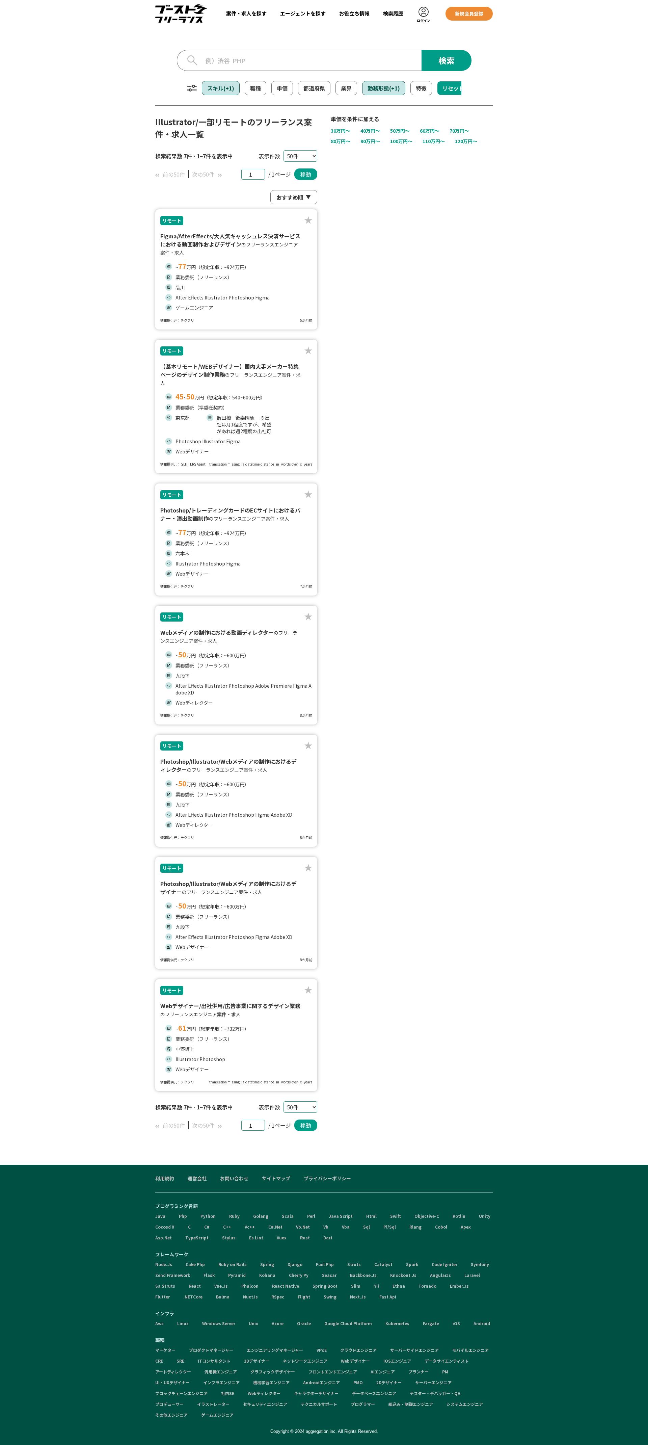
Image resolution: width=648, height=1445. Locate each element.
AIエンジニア (383, 1371)
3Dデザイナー (256, 1361)
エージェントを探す (303, 13)
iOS (456, 1323)
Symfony (480, 1264)
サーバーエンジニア (433, 1382)
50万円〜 (400, 130)
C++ (227, 1227)
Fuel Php (325, 1264)
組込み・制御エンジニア (410, 1404)
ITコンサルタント (214, 1361)
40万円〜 (370, 130)
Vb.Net (303, 1227)
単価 (282, 88)
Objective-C (426, 1216)
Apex (466, 1227)
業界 (346, 88)
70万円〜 (459, 130)
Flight (304, 1296)
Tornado (427, 1286)
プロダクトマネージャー (211, 1350)
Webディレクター (264, 1393)
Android (482, 1323)
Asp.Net (163, 1237)
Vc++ (250, 1227)
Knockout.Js (403, 1275)
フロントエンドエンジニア (332, 1371)
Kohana (267, 1275)
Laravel (472, 1275)
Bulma (223, 1296)
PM (445, 1371)
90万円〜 (370, 141)
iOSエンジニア (397, 1361)
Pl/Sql (389, 1227)
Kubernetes (397, 1323)
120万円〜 (466, 141)
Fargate (431, 1323)
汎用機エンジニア (221, 1371)
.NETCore (192, 1296)
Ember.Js (459, 1286)
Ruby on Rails (232, 1264)
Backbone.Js (363, 1275)
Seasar (329, 1275)
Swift (395, 1216)
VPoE (322, 1350)
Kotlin (459, 1216)
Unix (253, 1323)
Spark (412, 1264)
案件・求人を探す (246, 13)
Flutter (162, 1296)
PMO (358, 1382)
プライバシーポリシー (327, 1178)
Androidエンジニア (321, 1382)
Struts (354, 1264)
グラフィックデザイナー (272, 1371)
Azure (278, 1323)
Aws (159, 1323)
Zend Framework (172, 1275)
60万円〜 (429, 130)
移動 (305, 174)
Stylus (229, 1237)
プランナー (418, 1371)
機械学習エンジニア (271, 1382)
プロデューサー (169, 1404)
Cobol (441, 1227)
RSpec (277, 1296)
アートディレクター (173, 1371)
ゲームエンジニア (217, 1415)
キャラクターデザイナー (316, 1393)
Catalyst (383, 1264)
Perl (311, 1216)
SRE (180, 1361)
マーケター (165, 1350)
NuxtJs (250, 1296)
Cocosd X (164, 1227)
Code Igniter (444, 1264)
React (195, 1286)
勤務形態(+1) (384, 88)
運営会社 (197, 1178)
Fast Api (387, 1296)
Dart (327, 1237)
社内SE (227, 1393)
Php (183, 1216)
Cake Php (195, 1264)
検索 (446, 60)
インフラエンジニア (221, 1382)
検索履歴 (393, 13)
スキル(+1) (220, 88)
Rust (305, 1237)
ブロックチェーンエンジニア (181, 1393)
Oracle (304, 1323)
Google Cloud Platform (348, 1323)
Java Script (341, 1216)
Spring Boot (325, 1286)
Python (208, 1216)
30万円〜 (340, 130)
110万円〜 (434, 141)
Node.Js (163, 1264)
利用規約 (164, 1178)
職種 (255, 88)
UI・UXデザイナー (172, 1382)
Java (160, 1216)
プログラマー (363, 1404)
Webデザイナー (355, 1361)
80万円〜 (340, 141)
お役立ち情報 (354, 13)
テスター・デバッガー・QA (435, 1393)
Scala (288, 1216)
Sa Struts (165, 1286)
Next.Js (358, 1296)
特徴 (421, 88)
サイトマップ (276, 1178)
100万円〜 (401, 141)
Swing (330, 1296)
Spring (267, 1264)
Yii (376, 1286)
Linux (183, 1323)
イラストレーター (213, 1404)
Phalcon (250, 1286)
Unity (484, 1216)
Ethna (399, 1286)
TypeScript (197, 1237)
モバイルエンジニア (470, 1350)
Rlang (415, 1227)
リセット (453, 88)
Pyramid (237, 1275)
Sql (366, 1227)
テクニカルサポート (319, 1404)
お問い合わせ (234, 1178)
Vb (325, 1227)
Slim (355, 1286)
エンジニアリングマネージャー (275, 1350)
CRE (159, 1361)
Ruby (234, 1216)
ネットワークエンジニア (305, 1361)
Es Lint (256, 1237)
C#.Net (275, 1227)
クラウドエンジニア (358, 1350)
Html (371, 1216)
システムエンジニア (465, 1404)
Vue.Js (221, 1286)
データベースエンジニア (374, 1393)
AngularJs (440, 1275)
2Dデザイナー (389, 1382)
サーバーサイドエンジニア (414, 1350)
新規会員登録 (469, 13)
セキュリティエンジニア (265, 1404)
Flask (209, 1275)
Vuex (282, 1237)
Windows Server (218, 1323)
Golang (260, 1216)
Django (295, 1264)
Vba (346, 1227)
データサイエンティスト (447, 1361)
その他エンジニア (171, 1415)
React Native (285, 1286)
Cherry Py (298, 1275)
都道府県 (314, 88)
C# (207, 1227)
